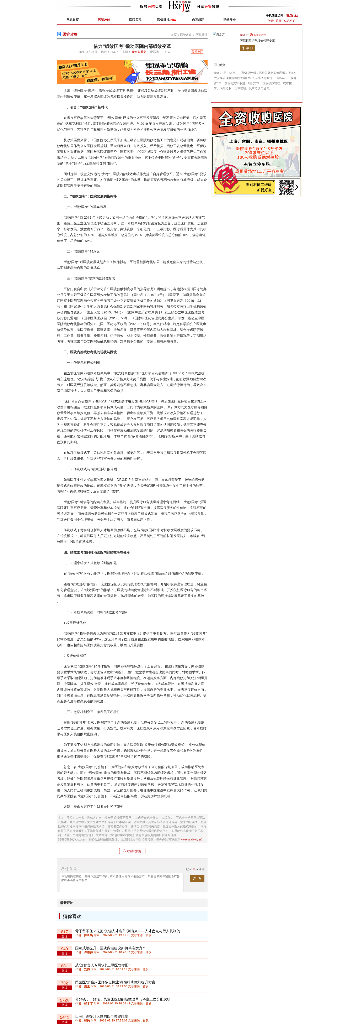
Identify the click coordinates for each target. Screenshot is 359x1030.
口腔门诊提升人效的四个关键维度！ (103, 1016)
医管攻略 (104, 19)
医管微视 (166, 19)
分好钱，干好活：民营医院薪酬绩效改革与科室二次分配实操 (123, 999)
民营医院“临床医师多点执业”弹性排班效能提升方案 (115, 981)
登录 (271, 21)
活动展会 (229, 19)
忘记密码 (289, 21)
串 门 (249, 48)
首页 (174, 34)
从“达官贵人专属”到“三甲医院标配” (102, 964)
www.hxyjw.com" (191, 839)
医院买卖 (135, 19)
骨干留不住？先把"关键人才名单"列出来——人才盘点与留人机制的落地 (131, 930)
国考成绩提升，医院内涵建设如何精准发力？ (110, 947)
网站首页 (72, 19)
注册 (279, 21)
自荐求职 (198, 19)
